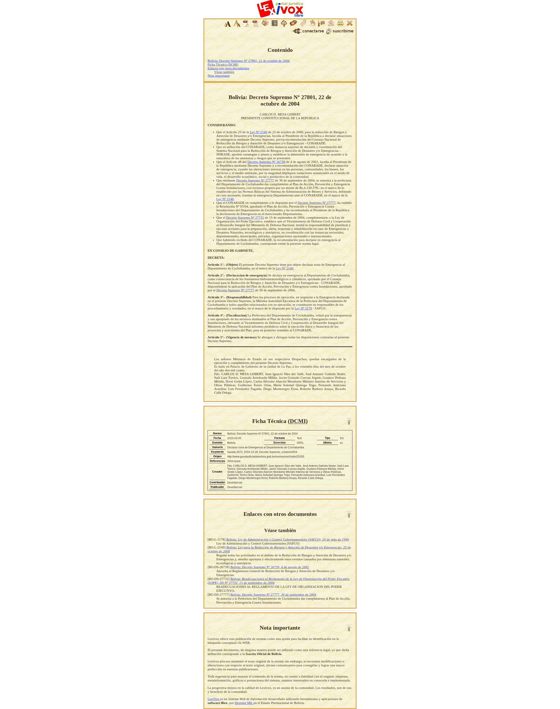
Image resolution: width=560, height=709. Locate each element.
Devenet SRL (244, 703)
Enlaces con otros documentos (228, 68)
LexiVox (214, 699)
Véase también (224, 72)
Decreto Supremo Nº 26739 (266, 162)
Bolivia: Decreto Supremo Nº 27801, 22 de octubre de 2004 (249, 61)
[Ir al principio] (348, 421)
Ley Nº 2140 (258, 132)
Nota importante (219, 75)
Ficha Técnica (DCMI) (223, 64)
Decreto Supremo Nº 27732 (245, 217)
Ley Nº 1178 (303, 308)
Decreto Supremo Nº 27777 (255, 180)
